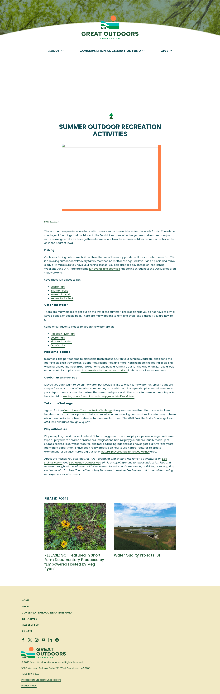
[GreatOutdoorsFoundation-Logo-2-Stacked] (110, 17)
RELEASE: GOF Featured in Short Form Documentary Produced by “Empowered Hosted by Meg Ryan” (74, 562)
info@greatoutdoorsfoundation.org (41, 679)
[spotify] (57, 640)
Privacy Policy (29, 685)
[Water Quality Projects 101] (145, 505)
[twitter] (30, 640)
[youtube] (43, 640)
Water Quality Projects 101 (137, 555)
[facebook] (23, 640)
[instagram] (36, 640)
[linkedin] (50, 640)
